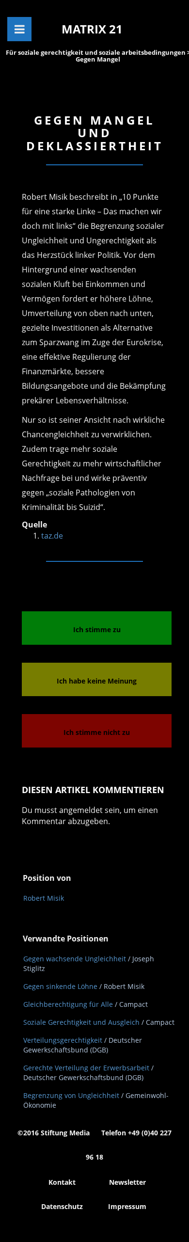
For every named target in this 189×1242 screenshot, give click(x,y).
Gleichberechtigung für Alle (68, 1004)
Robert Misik (43, 898)
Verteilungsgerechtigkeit (62, 1040)
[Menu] (19, 29)
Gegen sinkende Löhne (60, 986)
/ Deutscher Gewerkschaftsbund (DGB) (82, 1044)
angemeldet (81, 810)
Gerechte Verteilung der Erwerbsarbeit (86, 1067)
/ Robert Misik (121, 986)
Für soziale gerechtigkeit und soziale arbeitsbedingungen (96, 52)
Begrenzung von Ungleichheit (71, 1095)
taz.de (52, 535)
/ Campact (131, 1004)
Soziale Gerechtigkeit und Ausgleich (81, 1022)
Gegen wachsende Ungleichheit (74, 958)
